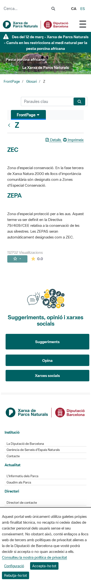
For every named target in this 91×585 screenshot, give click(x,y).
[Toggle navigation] (82, 24)
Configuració (14, 566)
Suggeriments (47, 341)
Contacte (13, 456)
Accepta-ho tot (44, 566)
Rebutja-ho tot (15, 575)
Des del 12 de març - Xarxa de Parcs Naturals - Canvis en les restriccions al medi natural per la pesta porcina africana (46, 42)
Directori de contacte (22, 503)
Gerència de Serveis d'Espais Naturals (33, 450)
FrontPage (12, 81)
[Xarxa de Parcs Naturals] (36, 24)
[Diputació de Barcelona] (46, 412)
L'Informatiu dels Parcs (22, 476)
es (82, 8)
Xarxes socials (47, 375)
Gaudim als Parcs (19, 482)
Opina (47, 360)
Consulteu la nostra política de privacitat (34, 557)
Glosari (31, 81)
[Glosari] (10, 125)
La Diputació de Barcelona (25, 444)
